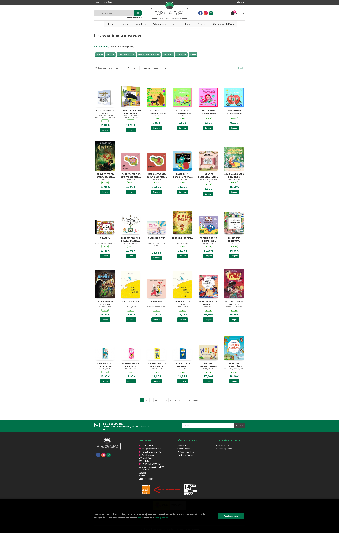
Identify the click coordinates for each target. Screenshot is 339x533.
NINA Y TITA (156, 301)
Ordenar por (100, 68)
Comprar (105, 130)
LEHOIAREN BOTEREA (182, 238)
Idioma (147, 68)
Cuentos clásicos (126, 54)
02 (147, 400)
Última (195, 400)
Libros (123, 24)
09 (180, 400)
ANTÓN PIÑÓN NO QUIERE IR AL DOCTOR (208, 239)
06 (166, 400)
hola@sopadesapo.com (151, 448)
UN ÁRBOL (105, 238)
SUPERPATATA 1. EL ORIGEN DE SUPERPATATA (182, 364)
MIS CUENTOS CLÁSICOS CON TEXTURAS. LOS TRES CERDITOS (182, 111)
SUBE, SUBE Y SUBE (131, 301)
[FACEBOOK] (200, 13)
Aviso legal (181, 445)
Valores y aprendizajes (148, 54)
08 (175, 400)
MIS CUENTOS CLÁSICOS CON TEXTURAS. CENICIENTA (234, 111)
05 (161, 400)
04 (156, 400)
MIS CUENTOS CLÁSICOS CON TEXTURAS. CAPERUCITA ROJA (208, 111)
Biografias (181, 54)
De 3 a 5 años (101, 46)
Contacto (97, 2)
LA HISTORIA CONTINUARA (234, 239)
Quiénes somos (222, 445)
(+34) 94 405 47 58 (149, 445)
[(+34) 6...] (211, 13)
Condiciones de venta (186, 448)
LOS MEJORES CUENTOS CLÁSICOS (234, 364)
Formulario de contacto (151, 452)
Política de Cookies (185, 455)
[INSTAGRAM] (206, 13)
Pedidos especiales (224, 448)
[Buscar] (138, 13)
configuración (161, 517)
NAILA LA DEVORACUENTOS (208, 364)
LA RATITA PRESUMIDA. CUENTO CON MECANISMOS (208, 175)
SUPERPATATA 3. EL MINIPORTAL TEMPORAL (131, 364)
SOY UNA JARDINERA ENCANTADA (234, 175)
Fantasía (110, 54)
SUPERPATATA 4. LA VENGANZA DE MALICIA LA (157, 364)
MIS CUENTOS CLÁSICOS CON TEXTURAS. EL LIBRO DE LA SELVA (156, 111)
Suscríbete (108, 2)
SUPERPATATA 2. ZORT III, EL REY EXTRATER (105, 364)
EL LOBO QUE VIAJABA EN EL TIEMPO (131, 111)
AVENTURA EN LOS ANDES (105, 111)
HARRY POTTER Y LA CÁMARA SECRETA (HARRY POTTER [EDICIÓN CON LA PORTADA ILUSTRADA (105, 175)
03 (151, 400)
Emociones (168, 54)
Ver (129, 68)
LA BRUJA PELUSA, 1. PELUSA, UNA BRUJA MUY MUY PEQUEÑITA (131, 239)
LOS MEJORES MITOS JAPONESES (208, 302)
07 (170, 400)
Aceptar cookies (231, 516)
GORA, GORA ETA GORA (182, 302)
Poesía (193, 54)
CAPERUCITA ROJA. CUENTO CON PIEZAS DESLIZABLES (157, 175)
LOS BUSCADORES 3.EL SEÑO (105, 302)
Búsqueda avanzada (135, 17)
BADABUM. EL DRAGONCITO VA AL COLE (182, 175)
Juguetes (140, 24)
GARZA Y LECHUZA (156, 238)
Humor (100, 54)
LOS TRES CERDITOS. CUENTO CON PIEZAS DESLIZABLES (131, 175)
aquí (140, 517)
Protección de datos (185, 452)
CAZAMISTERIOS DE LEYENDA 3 (234, 302)
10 (185, 400)
